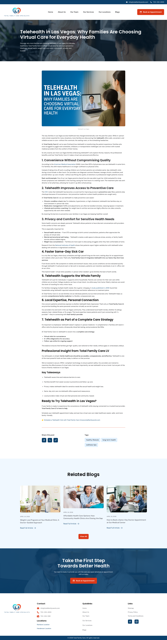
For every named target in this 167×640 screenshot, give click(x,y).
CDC (46, 192)
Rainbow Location (43, 625)
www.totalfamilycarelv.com (90, 420)
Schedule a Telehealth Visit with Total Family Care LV (62, 420)
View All (83, 536)
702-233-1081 (45, 616)
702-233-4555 (158, 2)
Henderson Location (44, 628)
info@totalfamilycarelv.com (138, 2)
